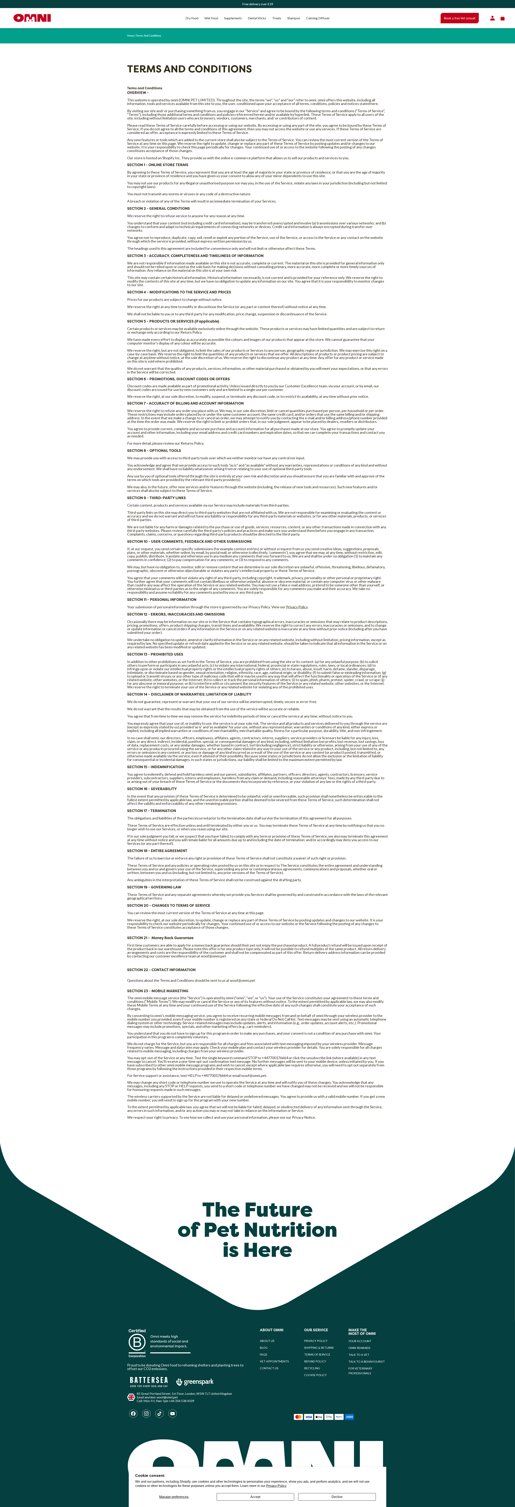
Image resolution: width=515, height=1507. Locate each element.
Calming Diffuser (318, 18)
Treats (276, 18)
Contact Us (269, 1368)
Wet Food (211, 18)
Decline (337, 1497)
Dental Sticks (257, 18)
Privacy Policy (276, 1485)
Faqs (263, 1354)
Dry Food (191, 18)
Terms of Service (317, 1354)
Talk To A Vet (358, 1354)
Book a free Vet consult (459, 18)
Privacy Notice (303, 1117)
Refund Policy (315, 1361)
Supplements (233, 18)
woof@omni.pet (213, 956)
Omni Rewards (359, 1348)
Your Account (359, 1341)
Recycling (312, 1368)
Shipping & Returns (319, 1347)
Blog (264, 1347)
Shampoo (293, 18)
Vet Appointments (274, 1361)
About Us (267, 1341)
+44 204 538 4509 (181, 1401)
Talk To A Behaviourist (366, 1361)
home (130, 35)
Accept (255, 1497)
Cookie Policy (315, 1375)
